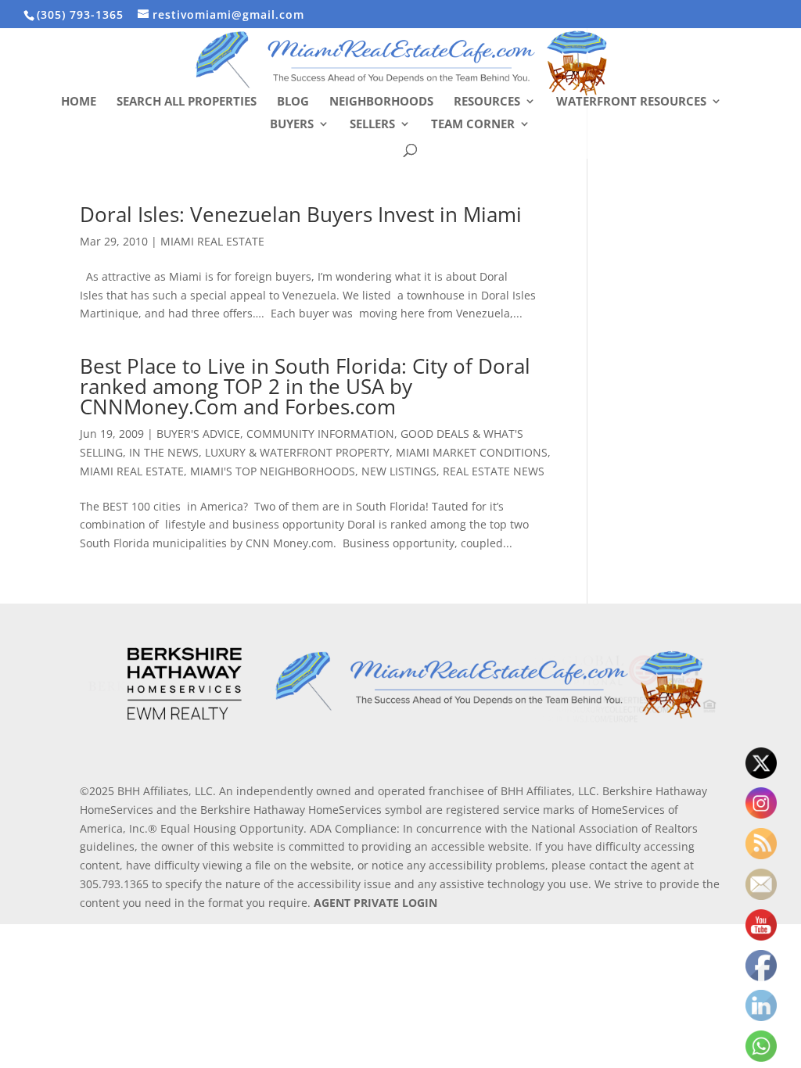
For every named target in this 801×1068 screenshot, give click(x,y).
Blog (293, 102)
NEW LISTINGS (398, 471)
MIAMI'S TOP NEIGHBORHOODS (272, 471)
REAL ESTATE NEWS (493, 471)
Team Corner (473, 124)
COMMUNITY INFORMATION (320, 433)
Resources (487, 102)
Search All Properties (187, 102)
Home (78, 102)
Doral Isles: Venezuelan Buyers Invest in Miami (301, 214)
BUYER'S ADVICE (198, 433)
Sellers (372, 124)
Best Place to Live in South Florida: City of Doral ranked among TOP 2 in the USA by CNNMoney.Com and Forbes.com (305, 386)
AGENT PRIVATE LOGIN (375, 902)
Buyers (292, 124)
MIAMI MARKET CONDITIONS (472, 452)
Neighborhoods (381, 102)
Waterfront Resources (631, 102)
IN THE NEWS (164, 452)
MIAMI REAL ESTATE (212, 241)
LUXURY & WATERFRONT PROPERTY (297, 452)
